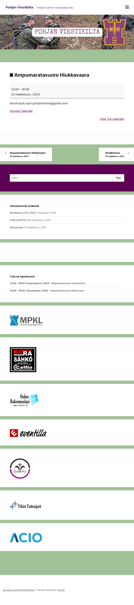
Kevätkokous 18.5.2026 (22, 212)
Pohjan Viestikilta (19, 7)
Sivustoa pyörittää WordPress (18, 590)
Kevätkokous (114, 154)
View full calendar (112, 119)
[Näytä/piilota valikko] (127, 7)
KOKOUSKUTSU (18, 220)
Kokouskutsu (16, 227)
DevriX (61, 590)
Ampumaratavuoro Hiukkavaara (27, 154)
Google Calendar (21, 111)
